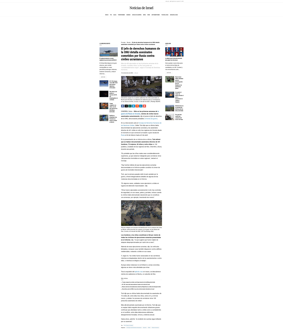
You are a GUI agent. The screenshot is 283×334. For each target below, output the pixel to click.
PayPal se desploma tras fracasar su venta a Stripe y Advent (113, 119)
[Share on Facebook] (122, 106)
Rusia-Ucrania (155, 327)
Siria (144, 15)
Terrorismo (121, 15)
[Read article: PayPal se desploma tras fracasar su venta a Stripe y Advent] (103, 118)
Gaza (114, 15)
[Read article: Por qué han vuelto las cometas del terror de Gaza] (169, 117)
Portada (123, 42)
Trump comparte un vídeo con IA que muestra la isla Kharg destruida (138, 282)
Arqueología (174, 15)
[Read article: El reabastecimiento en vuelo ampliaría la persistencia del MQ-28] (108, 51)
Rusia (123, 135)
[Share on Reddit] (137, 106)
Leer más (104, 77)
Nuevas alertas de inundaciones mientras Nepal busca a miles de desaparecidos (141, 286)
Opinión (168, 55)
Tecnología (164, 15)
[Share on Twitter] (126, 106)
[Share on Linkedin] (140, 106)
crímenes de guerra (150, 118)
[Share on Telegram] (133, 106)
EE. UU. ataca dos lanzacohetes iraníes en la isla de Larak (136, 284)
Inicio (106, 15)
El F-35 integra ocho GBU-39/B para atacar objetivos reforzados (113, 84)
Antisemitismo (156, 15)
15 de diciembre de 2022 (127, 73)
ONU (149, 327)
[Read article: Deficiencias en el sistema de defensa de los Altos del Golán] (169, 108)
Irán (148, 15)
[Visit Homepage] (141, 7)
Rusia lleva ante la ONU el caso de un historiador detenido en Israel (138, 289)
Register (172, 1)
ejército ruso (139, 271)
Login (168, 1)
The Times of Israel (128, 325)
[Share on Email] (144, 106)
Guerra (144, 327)
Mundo (128, 15)
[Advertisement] (141, 29)
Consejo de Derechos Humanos (134, 327)
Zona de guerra (136, 15)
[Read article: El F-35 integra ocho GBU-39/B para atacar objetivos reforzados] (103, 83)
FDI (111, 15)
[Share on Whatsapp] (130, 106)
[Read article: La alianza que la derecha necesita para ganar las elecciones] (174, 51)
